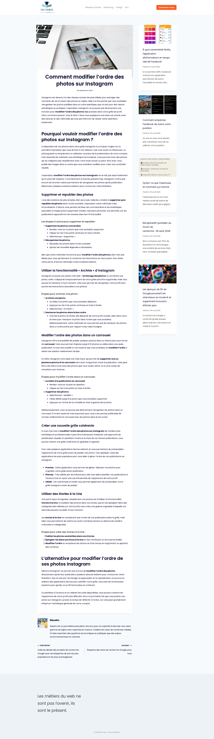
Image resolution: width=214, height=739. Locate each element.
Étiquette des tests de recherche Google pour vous (109, 649)
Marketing (108, 7)
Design (119, 7)
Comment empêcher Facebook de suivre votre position (157, 124)
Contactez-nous (166, 7)
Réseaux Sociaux (93, 7)
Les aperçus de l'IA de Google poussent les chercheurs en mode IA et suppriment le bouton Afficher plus (157, 297)
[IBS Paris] (47, 7)
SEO (127, 7)
